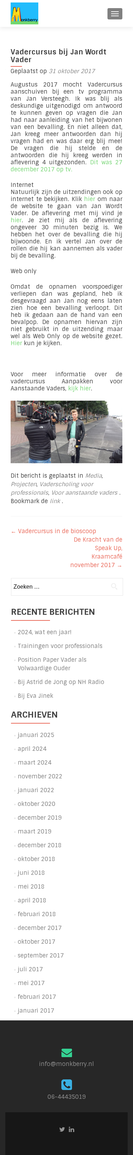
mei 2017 (31, 983)
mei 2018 (31, 886)
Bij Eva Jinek (35, 696)
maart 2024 (34, 762)
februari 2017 (37, 997)
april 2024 (32, 749)
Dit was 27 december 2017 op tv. (66, 166)
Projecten (24, 484)
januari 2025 (36, 735)
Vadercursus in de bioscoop (53, 531)
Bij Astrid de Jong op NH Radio (61, 682)
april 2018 (32, 900)
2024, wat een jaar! (45, 632)
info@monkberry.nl (66, 1064)
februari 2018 (37, 914)
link (56, 501)
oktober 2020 (36, 804)
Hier (16, 343)
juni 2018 (31, 873)
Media (93, 475)
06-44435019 (67, 1097)
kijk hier (79, 388)
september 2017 (41, 955)
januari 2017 (36, 1010)
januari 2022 (36, 790)
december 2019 (40, 817)
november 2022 (40, 776)
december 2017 (40, 928)
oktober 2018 (36, 859)
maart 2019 (34, 831)
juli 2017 (30, 969)
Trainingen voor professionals (60, 646)
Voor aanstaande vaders (84, 492)
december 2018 (40, 845)
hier (89, 199)
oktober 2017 (36, 941)
